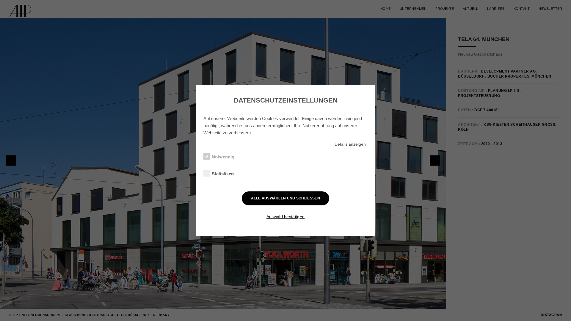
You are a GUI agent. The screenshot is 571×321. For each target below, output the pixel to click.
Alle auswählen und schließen (285, 198)
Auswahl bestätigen (285, 216)
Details (350, 144)
